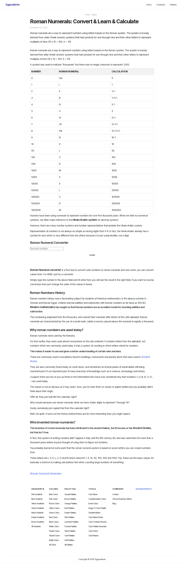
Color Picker (93, 531)
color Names (93, 536)
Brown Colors (54, 503)
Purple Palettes (70, 513)
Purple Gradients (37, 517)
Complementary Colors (97, 499)
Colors (149, 4)
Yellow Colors (54, 508)
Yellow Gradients (37, 503)
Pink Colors (53, 499)
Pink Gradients (36, 494)
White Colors (54, 526)
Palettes (173, 4)
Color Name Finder (95, 517)
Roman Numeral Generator (46, 473)
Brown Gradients (37, 522)
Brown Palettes (70, 499)
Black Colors (54, 522)
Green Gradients (37, 508)
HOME (87, 15)
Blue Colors (53, 494)
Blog (114, 503)
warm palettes (70, 531)
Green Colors (54, 513)
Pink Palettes (69, 517)
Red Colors (53, 517)
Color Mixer (92, 494)
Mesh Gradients (37, 513)
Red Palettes (69, 508)
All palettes (69, 545)
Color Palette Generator (97, 526)
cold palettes (70, 536)
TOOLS (94, 15)
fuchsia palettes (71, 526)
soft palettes (69, 540)
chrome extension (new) (122, 499)
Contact (115, 494)
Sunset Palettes (70, 494)
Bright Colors (54, 540)
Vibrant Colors (54, 536)
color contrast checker (97, 522)
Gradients (160, 4)
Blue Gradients (36, 499)
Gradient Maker (94, 513)
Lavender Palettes (71, 522)
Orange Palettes (71, 503)
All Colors (52, 545)
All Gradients (36, 526)
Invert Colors (93, 503)
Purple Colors (54, 531)
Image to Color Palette (97, 508)
